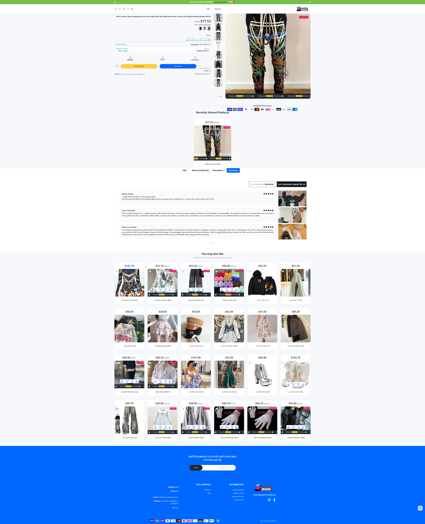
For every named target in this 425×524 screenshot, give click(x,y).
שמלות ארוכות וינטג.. (229, 392)
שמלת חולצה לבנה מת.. (229, 346)
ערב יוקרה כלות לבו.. (262, 346)
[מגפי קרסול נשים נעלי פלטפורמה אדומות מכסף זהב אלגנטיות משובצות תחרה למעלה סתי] (262, 374)
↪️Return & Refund (200, 170)
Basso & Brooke (265, 521)
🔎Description (219, 170)
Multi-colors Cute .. (229, 300)
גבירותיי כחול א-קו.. (295, 300)
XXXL (192, 38)
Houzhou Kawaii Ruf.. (162, 346)
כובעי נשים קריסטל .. (195, 346)
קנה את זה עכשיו (139, 66)
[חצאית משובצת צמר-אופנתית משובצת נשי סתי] (296, 328)
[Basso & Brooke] (302, 8)
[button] (310, 2)
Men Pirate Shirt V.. (162, 392)
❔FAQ (185, 170)
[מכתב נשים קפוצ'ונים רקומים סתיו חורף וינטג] (129, 328)
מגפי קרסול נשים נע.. (262, 392)
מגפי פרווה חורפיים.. (295, 392)
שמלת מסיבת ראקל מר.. (129, 300)
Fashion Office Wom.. (196, 438)
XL (205, 38)
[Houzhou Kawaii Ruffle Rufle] (163, 328)
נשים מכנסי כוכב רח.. (129, 438)
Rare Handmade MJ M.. (262, 438)
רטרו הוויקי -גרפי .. (262, 300)
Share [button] (206, 71)
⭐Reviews (233, 170)
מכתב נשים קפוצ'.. (129, 346)
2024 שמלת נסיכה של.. (162, 438)
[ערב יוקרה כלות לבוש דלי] (262, 328)
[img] (270, 184)
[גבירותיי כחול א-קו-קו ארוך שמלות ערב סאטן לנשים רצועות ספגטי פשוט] (296, 283)
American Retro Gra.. (196, 300)
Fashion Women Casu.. (129, 392)
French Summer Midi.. (162, 300)
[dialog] (128, 9)
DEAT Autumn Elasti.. (212, 164)
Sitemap (175, 508)
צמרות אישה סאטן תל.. (196, 392)
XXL (188, 38)
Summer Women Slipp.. (295, 438)
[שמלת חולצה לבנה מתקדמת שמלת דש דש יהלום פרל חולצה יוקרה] (229, 328)
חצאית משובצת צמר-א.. (295, 346)
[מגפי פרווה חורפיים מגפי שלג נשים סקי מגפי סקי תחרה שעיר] (296, 374)
